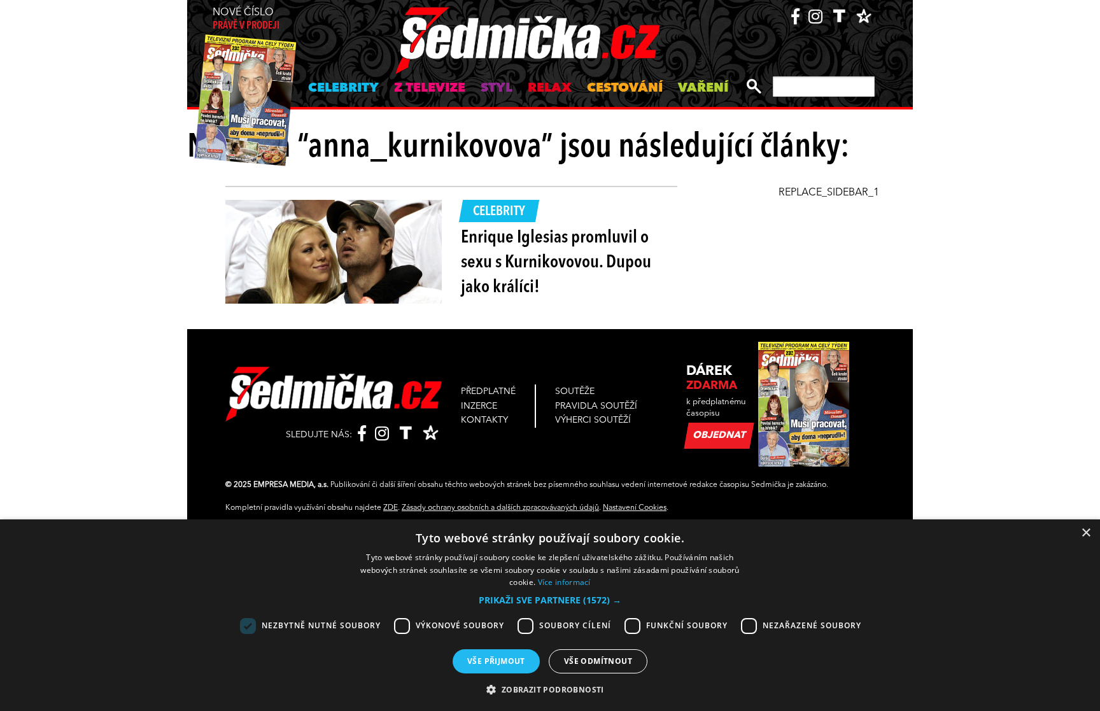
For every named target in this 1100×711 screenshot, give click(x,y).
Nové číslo (246, 19)
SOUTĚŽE (575, 391)
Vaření (703, 88)
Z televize (429, 88)
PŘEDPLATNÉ (488, 391)
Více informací (564, 582)
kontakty (484, 420)
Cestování (625, 88)
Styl (496, 88)
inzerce (479, 406)
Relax (550, 88)
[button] (550, 600)
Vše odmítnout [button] (598, 661)
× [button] (1085, 533)
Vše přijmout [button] (496, 661)
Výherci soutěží (593, 420)
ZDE (390, 508)
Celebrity (343, 88)
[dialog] (550, 615)
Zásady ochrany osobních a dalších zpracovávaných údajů (500, 508)
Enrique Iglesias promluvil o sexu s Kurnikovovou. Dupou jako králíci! (556, 263)
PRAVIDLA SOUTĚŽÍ (596, 406)
